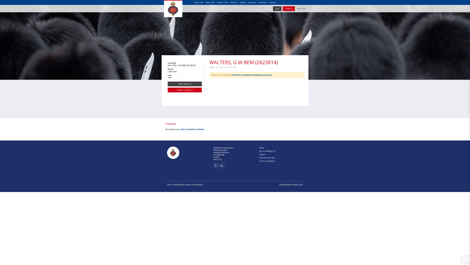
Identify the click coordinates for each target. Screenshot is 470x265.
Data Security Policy (267, 158)
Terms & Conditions (267, 161)
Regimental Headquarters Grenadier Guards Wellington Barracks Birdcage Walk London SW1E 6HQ (223, 154)
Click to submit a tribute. (192, 129)
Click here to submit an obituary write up (251, 75)
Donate (288, 8)
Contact (262, 154)
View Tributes (184, 84)
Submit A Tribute (185, 90)
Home (211, 67)
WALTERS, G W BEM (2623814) (243, 62)
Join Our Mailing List (267, 151)
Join (277, 8)
